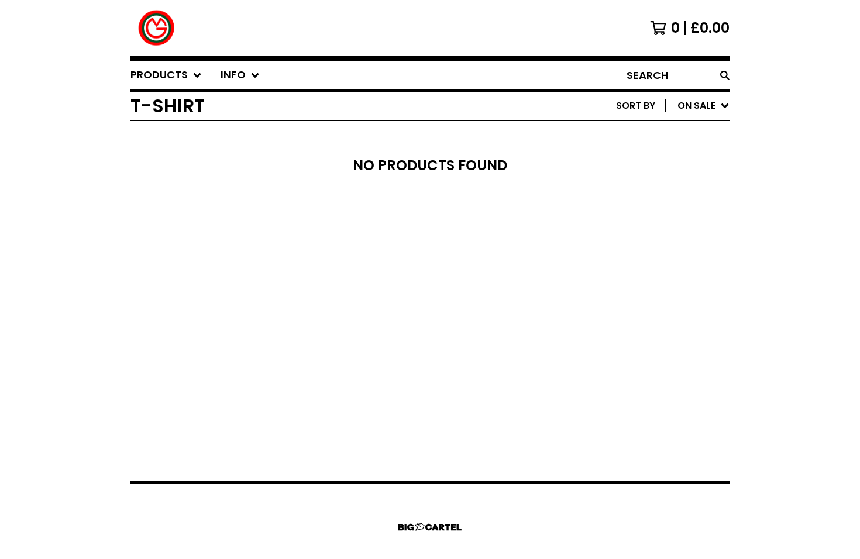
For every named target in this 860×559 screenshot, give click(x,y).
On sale (616, 154)
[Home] (156, 28)
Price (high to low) (648, 285)
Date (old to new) (644, 248)
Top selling (626, 173)
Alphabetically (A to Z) (657, 192)
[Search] (724, 75)
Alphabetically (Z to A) (657, 211)
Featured (620, 136)
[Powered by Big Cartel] (430, 527)
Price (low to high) (648, 267)
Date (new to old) (644, 229)
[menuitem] (166, 75)
